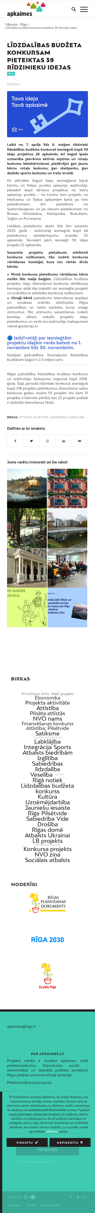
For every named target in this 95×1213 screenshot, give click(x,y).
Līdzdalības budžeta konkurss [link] (47, 788)
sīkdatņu (52, 1131)
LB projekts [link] (47, 841)
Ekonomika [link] (47, 698)
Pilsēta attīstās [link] (47, 713)
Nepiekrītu (68, 1142)
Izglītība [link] (47, 758)
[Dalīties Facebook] (15, 441)
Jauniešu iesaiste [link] (47, 807)
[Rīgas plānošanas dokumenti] (47, 903)
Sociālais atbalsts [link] (47, 860)
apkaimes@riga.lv (21, 1026)
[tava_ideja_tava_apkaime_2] (47, 114)
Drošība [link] (47, 824)
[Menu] (82, 9)
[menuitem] (71, 9)
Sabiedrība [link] (40, 818)
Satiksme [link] (47, 733)
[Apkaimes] (27, 9)
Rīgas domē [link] (47, 829)
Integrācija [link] (38, 747)
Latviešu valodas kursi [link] (47, 737)
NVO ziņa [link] (47, 854)
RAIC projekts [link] (62, 694)
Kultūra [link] (47, 796)
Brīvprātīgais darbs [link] (35, 693)
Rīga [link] (33, 813)
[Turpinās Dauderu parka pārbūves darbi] (27, 528)
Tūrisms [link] (60, 774)
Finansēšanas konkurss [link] (48, 723)
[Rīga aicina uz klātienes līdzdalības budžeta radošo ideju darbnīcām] (27, 607)
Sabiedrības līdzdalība (67, 417)
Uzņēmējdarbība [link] (47, 802)
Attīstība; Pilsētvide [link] (47, 728)
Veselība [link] (41, 774)
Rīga (11, 73)
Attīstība (25, 417)
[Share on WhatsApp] (48, 441)
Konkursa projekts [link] (47, 849)
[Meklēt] (71, 9)
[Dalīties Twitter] (32, 441)
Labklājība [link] (47, 741)
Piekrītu (25, 1142)
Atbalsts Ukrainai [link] (47, 835)
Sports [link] (62, 747)
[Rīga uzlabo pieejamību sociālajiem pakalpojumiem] (27, 568)
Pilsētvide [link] (54, 813)
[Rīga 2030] (47, 939)
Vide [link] (63, 818)
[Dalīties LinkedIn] (64, 441)
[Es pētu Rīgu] (47, 975)
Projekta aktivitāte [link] (47, 702)
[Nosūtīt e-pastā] (80, 441)
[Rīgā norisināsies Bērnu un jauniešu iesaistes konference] (67, 488)
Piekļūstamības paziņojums (29, 1082)
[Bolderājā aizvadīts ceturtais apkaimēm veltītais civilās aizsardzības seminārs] (67, 568)
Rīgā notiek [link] (47, 780)
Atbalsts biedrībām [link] (48, 752)
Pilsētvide (41, 417)
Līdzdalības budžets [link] (48, 845)
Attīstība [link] (47, 708)
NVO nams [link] (47, 718)
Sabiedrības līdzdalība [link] (47, 766)
